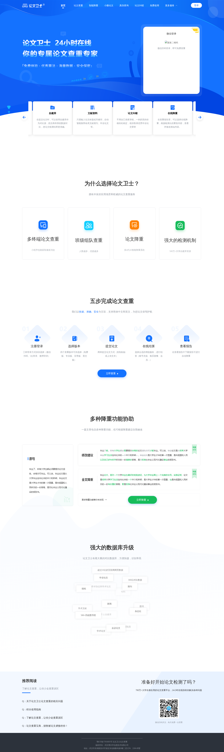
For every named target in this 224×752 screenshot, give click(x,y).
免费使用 (154, 5)
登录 (196, 5)
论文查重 (78, 5)
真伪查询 (124, 5)
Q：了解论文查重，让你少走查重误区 (42, 717)
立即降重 (141, 500)
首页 (63, 5)
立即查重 (111, 373)
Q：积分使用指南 (31, 709)
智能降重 (93, 5)
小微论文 (108, 5)
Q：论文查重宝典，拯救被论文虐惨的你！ (45, 726)
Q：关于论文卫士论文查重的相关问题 (42, 701)
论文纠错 (139, 5)
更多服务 (169, 5)
